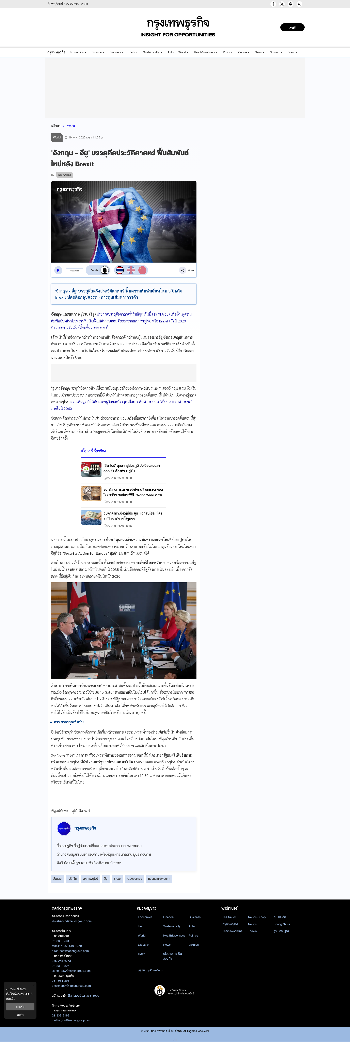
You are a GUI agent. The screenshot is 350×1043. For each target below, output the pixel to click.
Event (291, 52)
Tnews (252, 931)
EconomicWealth (159, 878)
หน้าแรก (56, 126)
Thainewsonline (232, 931)
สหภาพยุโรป (90, 878)
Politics (227, 52)
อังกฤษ (57, 878)
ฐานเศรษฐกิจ (281, 931)
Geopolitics (134, 878)
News (258, 52)
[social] (273, 4)
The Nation (229, 917)
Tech (132, 52)
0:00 (72, 270)
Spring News (282, 924)
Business (115, 52)
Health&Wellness (204, 52)
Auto (171, 52)
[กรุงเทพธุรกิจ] (56, 52)
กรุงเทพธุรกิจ (230, 924)
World (182, 52)
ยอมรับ (20, 1007)
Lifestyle (242, 52)
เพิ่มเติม (10, 998)
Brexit (117, 878)
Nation (252, 924)
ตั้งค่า (20, 1014)
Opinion (275, 52)
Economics (77, 52)
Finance (96, 52)
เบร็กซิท (72, 878)
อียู (106, 878)
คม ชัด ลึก (280, 917)
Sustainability (151, 52)
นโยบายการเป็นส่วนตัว (172, 956)
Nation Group (257, 917)
